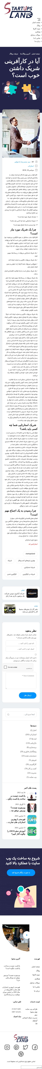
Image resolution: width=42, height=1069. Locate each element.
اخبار (34, 730)
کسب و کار (32, 769)
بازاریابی (33, 743)
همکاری (37, 32)
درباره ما (37, 41)
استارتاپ (31, 166)
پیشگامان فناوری (30, 751)
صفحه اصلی (36, 22)
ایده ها (34, 739)
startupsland (30, 554)
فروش (33, 760)
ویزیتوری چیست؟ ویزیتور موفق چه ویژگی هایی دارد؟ (17, 811)
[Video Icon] (26, 935)
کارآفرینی (32, 764)
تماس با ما (36, 38)
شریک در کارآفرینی (29, 574)
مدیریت (33, 773)
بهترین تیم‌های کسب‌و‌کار (26, 560)
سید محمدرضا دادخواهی (22, 162)
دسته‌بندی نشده (30, 756)
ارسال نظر (27, 695)
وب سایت (32, 777)
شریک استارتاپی (29, 567)
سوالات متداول (35, 35)
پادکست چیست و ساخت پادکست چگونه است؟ (16, 799)
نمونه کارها (36, 29)
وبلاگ (38, 25)
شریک (10, 560)
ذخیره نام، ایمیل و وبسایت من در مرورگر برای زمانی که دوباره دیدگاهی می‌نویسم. (21, 659)
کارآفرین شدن (11, 574)
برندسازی (32, 747)
